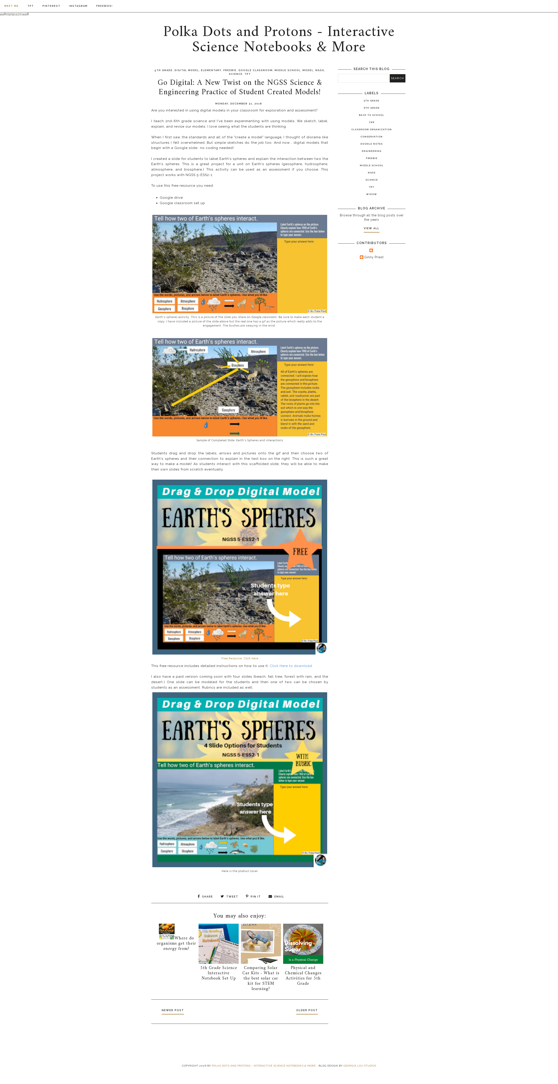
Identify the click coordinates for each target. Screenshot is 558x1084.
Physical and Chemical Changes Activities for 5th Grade (303, 976)
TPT (30, 6)
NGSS (319, 70)
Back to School (371, 115)
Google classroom (255, 70)
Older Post (307, 1010)
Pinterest (51, 6)
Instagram (78, 6)
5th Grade (164, 70)
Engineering (371, 151)
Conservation (372, 136)
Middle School (288, 70)
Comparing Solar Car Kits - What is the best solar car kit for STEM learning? (260, 978)
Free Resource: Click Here (239, 658)
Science (236, 74)
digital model (187, 70)
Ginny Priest (374, 257)
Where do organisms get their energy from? (176, 944)
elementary (211, 70)
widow (371, 194)
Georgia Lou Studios (360, 1065)
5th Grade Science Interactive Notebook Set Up (218, 973)
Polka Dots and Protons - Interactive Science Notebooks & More (279, 40)
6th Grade (372, 108)
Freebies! (104, 6)
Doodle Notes (372, 144)
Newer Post (173, 1010)
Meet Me (11, 6)
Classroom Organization (371, 129)
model (308, 70)
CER (371, 122)
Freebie (229, 70)
